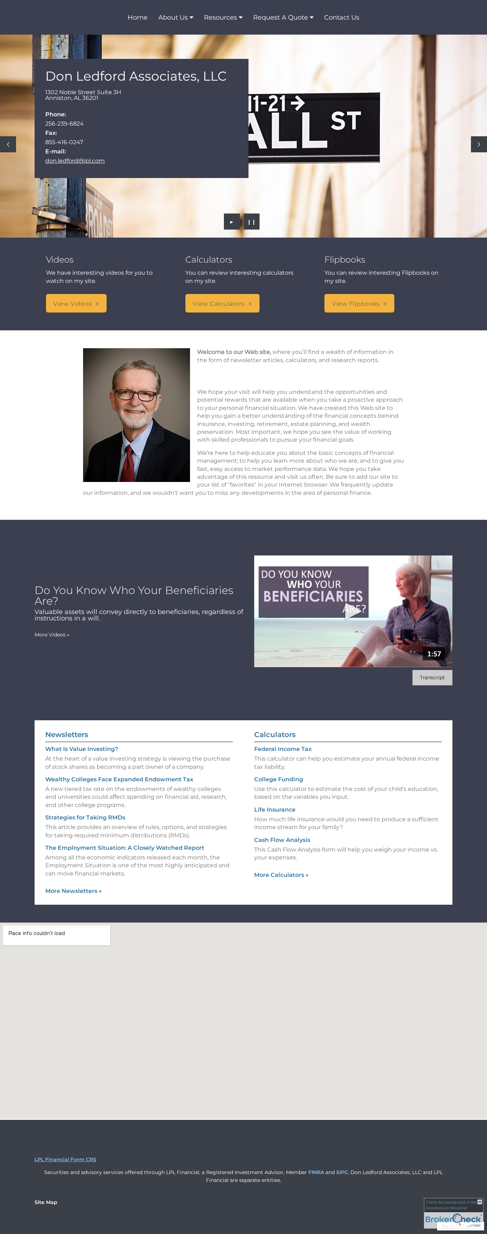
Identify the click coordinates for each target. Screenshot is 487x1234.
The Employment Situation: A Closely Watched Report (124, 847)
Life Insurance (275, 809)
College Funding (278, 779)
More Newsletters (73, 891)
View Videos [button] (72, 303)
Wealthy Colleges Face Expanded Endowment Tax (119, 779)
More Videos (52, 634)
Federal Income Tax (283, 749)
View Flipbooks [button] (356, 303)
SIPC (342, 1172)
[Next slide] (479, 144)
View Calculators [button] (219, 303)
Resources (220, 17)
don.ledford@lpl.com (75, 160)
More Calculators (281, 875)
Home (138, 17)
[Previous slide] (8, 144)
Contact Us (341, 17)
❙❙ (251, 221)
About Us (173, 17)
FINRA (316, 1172)
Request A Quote (280, 17)
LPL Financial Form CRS (65, 1159)
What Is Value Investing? (81, 749)
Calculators (275, 734)
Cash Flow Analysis (282, 840)
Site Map (46, 1202)
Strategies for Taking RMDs (85, 817)
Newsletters (66, 734)
